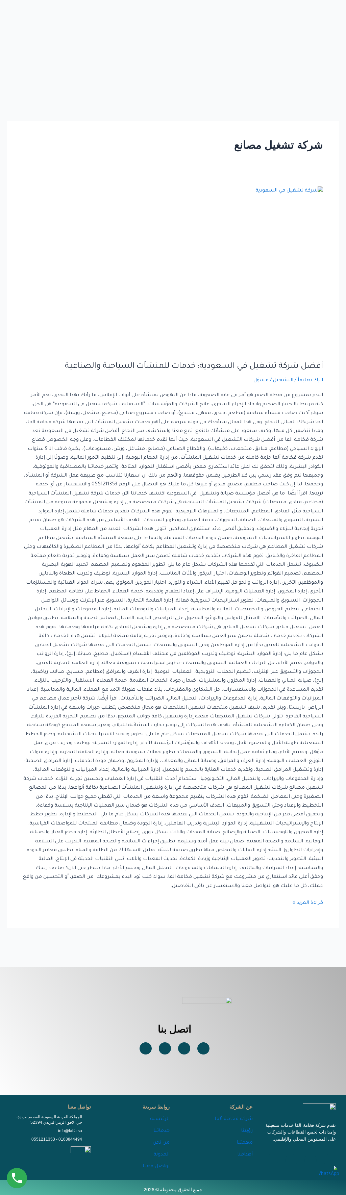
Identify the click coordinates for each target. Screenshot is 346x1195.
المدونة (161, 1155)
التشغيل (283, 380)
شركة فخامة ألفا (234, 1119)
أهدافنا (245, 1155)
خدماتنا (161, 1131)
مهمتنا (245, 1143)
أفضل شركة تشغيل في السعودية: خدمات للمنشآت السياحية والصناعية (194, 366)
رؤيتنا (247, 1131)
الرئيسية (160, 1119)
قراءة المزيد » (308, 902)
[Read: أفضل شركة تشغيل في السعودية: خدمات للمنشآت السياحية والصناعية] (173, 269)
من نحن (161, 1143)
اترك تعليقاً (310, 380)
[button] (167, 46)
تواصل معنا (156, 1166)
